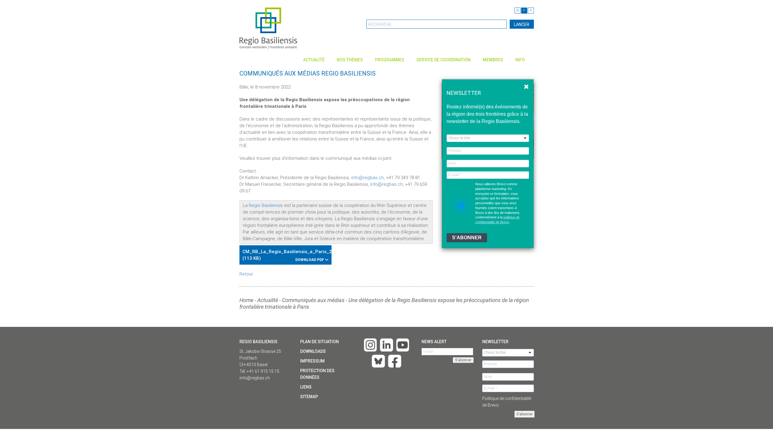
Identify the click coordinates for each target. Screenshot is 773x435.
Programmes (389, 59)
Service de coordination (443, 59)
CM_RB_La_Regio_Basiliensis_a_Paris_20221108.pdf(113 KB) (287, 255)
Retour (246, 274)
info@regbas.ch (367, 177)
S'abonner (524, 414)
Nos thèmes (350, 59)
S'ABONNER (467, 237)
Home (246, 300)
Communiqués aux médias (313, 300)
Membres (493, 59)
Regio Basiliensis (266, 205)
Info (520, 59)
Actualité (314, 59)
